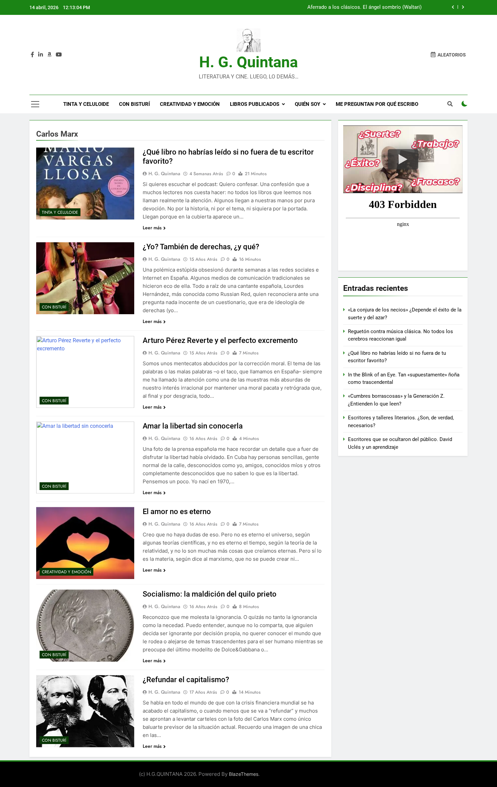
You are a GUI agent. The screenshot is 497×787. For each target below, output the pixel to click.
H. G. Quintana (248, 62)
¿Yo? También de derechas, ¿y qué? (201, 246)
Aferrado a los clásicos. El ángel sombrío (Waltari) (364, 7)
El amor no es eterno (177, 511)
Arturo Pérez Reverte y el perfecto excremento (220, 340)
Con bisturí (134, 104)
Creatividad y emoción (190, 104)
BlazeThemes (243, 774)
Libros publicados (254, 104)
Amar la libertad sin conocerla (193, 426)
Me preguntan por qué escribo (377, 104)
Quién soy (307, 104)
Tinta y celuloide (86, 104)
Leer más (152, 227)
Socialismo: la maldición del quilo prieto (210, 594)
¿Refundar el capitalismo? (186, 679)
